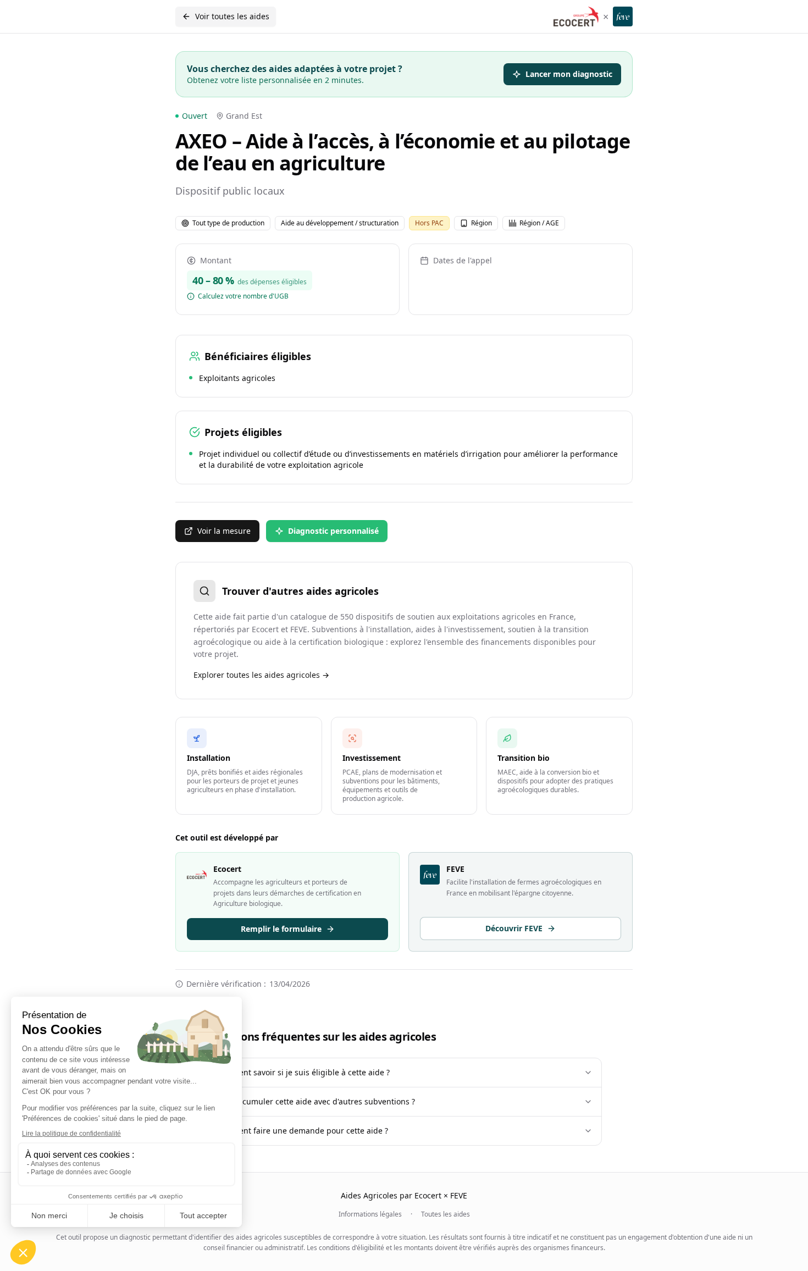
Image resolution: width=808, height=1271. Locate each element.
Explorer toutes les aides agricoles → (261, 675)
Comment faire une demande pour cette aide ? (301, 1130)
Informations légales (370, 1214)
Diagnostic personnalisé (333, 531)
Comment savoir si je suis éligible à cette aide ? (302, 1072)
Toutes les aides (445, 1214)
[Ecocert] (576, 16)
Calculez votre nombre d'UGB (243, 296)
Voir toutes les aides (232, 16)
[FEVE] (623, 16)
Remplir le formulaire (281, 929)
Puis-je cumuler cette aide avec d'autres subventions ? (315, 1101)
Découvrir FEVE (514, 928)
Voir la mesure (224, 531)
